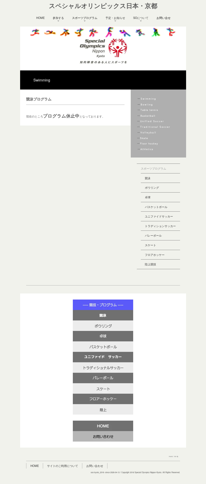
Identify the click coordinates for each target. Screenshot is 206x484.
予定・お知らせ (115, 18)
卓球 (147, 197)
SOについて (140, 18)
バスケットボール (156, 207)
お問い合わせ (94, 466)
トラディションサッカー (160, 226)
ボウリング (152, 187)
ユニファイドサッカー (159, 216)
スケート (150, 245)
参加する (58, 18)
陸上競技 (150, 264)
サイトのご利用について (62, 466)
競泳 (147, 178)
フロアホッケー (155, 255)
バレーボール (153, 235)
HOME (40, 18)
